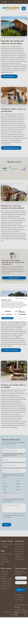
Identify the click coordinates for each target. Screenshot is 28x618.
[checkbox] (2, 311)
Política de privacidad (21, 298)
